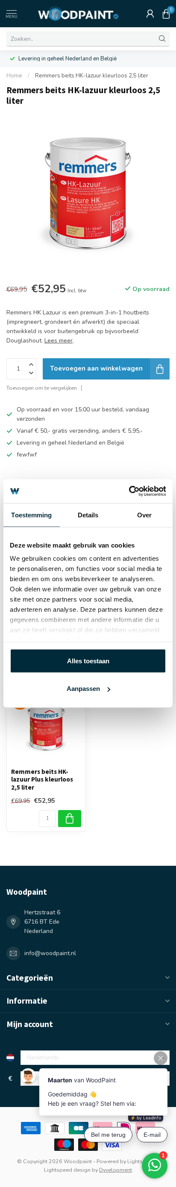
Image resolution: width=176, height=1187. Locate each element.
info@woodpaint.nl (50, 953)
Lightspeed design (67, 1169)
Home (14, 76)
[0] (166, 13)
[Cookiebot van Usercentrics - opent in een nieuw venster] (128, 491)
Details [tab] (88, 514)
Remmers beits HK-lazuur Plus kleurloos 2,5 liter (42, 779)
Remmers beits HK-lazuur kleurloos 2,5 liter (91, 76)
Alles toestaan (88, 660)
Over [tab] (144, 514)
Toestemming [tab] (31, 514)
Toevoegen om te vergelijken (41, 387)
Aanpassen (83, 688)
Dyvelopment (115, 1169)
